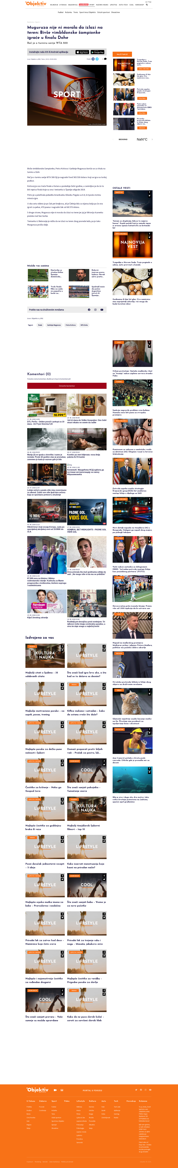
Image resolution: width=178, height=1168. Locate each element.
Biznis (28, 1114)
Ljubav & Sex (81, 1118)
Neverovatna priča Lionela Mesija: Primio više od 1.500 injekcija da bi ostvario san (132, 607)
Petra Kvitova (71, 325)
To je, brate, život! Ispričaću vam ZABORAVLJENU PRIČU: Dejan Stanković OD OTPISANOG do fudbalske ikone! (145, 1114)
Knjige (91, 1114)
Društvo (119, 192)
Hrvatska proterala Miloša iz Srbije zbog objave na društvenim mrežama (132, 683)
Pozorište (92, 1121)
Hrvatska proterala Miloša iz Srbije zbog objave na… (143, 121)
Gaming (116, 1114)
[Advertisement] (67, 147)
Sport (91, 5)
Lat (146, 2)
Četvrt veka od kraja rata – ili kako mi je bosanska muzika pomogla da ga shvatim (145, 1147)
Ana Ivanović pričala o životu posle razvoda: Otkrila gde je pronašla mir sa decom (131, 760)
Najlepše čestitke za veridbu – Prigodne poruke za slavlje (84, 981)
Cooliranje (42, 1110)
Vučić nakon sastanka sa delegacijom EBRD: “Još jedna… (144, 106)
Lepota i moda (34, 723)
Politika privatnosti (67, 1162)
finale (40, 325)
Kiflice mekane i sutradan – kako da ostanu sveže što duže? (86, 713)
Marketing (38, 1162)
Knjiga (32, 646)
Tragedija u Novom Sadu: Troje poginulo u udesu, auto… (144, 62)
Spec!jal (54, 1125)
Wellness (79, 1107)
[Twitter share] (97, 59)
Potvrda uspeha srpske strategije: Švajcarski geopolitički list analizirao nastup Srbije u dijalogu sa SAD (129, 491)
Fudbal (60, 12)
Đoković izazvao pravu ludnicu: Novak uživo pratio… (98, 273)
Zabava (42, 1101)
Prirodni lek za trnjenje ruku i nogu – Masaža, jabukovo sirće (85, 942)
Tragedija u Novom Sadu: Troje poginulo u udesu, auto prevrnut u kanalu (132, 264)
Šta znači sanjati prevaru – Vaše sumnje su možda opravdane (44, 1019)
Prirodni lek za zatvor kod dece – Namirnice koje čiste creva (44, 942)
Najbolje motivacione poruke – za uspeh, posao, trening (44, 713)
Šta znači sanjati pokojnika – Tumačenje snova (83, 789)
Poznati (41, 1107)
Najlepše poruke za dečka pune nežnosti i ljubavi (43, 751)
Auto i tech (123, 5)
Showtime (115, 12)
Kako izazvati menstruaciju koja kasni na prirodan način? (85, 866)
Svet (119, 342)
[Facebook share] (93, 59)
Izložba (91, 1110)
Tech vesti (117, 1107)
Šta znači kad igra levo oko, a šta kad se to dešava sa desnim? (86, 675)
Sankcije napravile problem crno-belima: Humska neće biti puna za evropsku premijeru (131, 412)
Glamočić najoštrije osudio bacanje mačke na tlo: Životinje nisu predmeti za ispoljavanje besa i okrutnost (132, 721)
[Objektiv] (35, 4)
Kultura (92, 1101)
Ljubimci (79, 1135)
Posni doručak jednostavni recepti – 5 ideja (44, 866)
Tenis (75, 12)
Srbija (119, 690)
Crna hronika (144, 69)
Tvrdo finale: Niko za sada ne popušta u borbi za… (57, 290)
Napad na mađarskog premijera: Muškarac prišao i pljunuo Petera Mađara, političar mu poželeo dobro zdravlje (132, 645)
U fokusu (63, 5)
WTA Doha (84, 325)
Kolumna (143, 1101)
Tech (116, 1101)
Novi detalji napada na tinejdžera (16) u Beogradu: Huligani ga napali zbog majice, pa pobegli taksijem (132, 530)
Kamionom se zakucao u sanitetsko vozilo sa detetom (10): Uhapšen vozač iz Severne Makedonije (133, 452)
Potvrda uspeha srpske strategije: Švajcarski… (144, 91)
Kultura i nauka (102, 5)
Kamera (74, 799)
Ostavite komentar (67, 386)
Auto (103, 1101)
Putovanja (80, 1125)
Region (142, 128)
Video (67, 1101)
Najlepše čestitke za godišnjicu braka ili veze (43, 828)
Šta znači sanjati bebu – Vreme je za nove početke (86, 904)
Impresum (30, 1162)
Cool (131, 5)
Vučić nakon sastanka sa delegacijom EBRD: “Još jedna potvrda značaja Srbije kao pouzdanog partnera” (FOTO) (131, 569)
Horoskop (139, 5)
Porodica (80, 1139)
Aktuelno (92, 1125)
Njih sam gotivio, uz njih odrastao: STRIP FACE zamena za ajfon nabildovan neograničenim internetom (144, 1132)
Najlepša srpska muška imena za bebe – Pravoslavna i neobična (44, 904)
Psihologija (80, 1128)
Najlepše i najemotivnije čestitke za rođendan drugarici (44, 981)
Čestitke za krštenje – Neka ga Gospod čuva (43, 789)
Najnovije (54, 5)
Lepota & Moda (82, 1121)
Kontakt (45, 1162)
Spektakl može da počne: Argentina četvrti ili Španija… (98, 291)
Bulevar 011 (73, 5)
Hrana (74, 685)
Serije (90, 1128)
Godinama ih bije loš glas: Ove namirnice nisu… (144, 76)
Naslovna (30, 22)
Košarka (68, 12)
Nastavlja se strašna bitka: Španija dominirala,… (57, 273)
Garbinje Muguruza (54, 325)
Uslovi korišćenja (54, 1162)
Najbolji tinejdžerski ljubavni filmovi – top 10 (83, 828)
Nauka (116, 1118)
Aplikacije (117, 1110)
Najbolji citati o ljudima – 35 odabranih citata (41, 675)
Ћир (149, 2)
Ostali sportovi (103, 12)
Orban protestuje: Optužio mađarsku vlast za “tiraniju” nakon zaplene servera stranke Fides (132, 373)
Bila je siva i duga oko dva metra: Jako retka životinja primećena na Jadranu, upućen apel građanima (131, 799)
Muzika (91, 1118)
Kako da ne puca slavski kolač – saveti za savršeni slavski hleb (85, 1019)
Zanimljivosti (105, 1118)
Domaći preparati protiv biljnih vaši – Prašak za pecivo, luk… (85, 751)
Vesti (102, 1107)
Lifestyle (113, 5)
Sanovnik (80, 1142)
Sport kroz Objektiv (87, 12)
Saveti (103, 1110)
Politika (142, 98)
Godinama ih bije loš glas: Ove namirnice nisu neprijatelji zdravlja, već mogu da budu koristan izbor (131, 301)
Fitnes (78, 1114)
